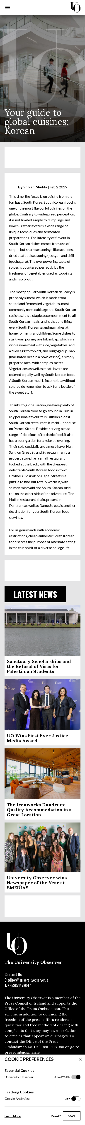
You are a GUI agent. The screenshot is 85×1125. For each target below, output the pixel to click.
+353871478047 (19, 985)
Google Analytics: (37, 1098)
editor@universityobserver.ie (27, 980)
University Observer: (37, 1077)
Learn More (13, 1116)
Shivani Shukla (35, 187)
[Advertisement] (42, 157)
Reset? (56, 1116)
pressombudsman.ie (22, 1052)
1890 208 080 (52, 1047)
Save (72, 1116)
